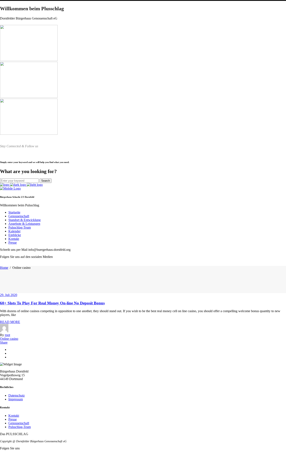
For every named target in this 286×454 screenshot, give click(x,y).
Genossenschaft (18, 423)
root (7, 335)
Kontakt (13, 415)
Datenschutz (16, 395)
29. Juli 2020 (8, 295)
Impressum (15, 399)
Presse (12, 419)
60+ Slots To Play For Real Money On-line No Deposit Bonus (52, 303)
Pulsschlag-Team (19, 427)
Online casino (9, 338)
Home (4, 267)
